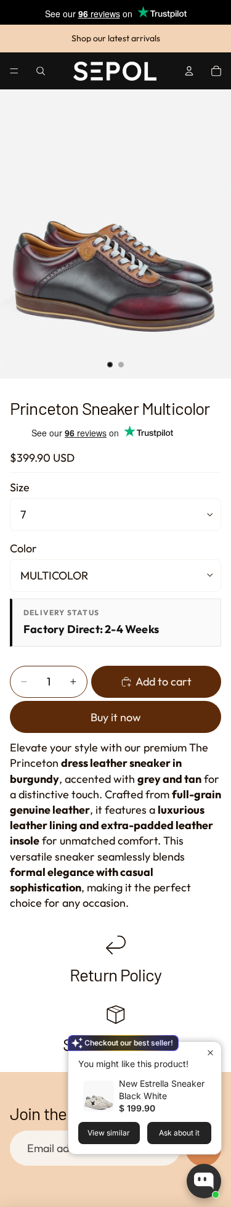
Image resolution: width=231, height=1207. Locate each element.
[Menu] (14, 71)
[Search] (40, 70)
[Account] (189, 70)
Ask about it (179, 1132)
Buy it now (116, 717)
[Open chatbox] (204, 1181)
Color (23, 548)
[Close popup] (210, 1052)
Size (20, 487)
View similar (108, 1132)
